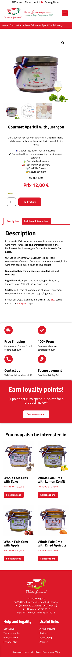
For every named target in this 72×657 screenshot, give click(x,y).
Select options (13, 495)
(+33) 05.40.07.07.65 (30, 605)
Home (5, 25)
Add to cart (30, 202)
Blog (53, 299)
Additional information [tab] (36, 221)
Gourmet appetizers (20, 25)
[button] (65, 13)
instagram (22, 303)
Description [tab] (12, 221)
